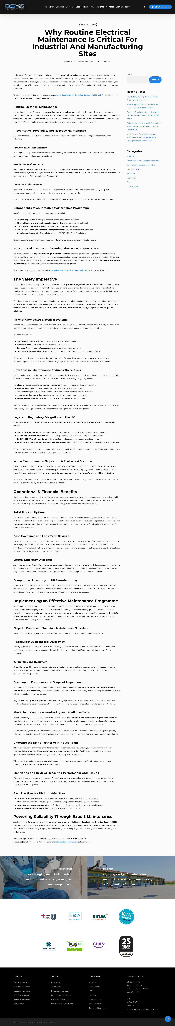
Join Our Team (95, 1004)
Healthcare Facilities (59, 991)
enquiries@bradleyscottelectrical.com (142, 1009)
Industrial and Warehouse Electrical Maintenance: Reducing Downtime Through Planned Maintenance (141, 137)
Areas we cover (95, 999)
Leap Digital (52, 1022)
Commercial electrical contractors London (144, 161)
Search (129, 75)
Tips (128, 182)
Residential (131, 178)
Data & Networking (21, 995)
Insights (92, 995)
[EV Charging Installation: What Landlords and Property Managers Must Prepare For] (44, 877)
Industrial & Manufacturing (62, 1004)
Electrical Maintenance (22, 991)
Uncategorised (88, 24)
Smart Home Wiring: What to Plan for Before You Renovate (142, 98)
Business (130, 156)
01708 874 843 (133, 1002)
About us (92, 982)
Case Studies (94, 987)
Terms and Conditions (98, 1008)
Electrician (131, 174)
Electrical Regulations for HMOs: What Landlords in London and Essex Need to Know (143, 115)
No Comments (104, 61)
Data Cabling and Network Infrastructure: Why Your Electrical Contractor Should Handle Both (144, 126)
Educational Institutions (61, 995)
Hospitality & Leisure (59, 999)
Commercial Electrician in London (141, 165)
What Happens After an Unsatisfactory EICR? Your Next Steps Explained (143, 106)
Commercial (56, 987)
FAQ (91, 991)
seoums (68, 61)
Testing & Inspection (21, 999)
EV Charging (18, 1004)
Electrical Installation (21, 987)
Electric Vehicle (133, 169)
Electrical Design (20, 982)
